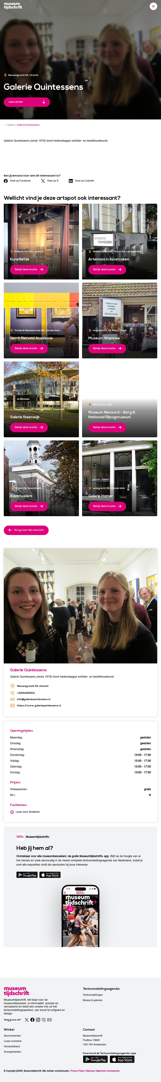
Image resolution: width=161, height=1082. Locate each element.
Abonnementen (12, 1036)
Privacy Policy (77, 1071)
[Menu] (153, 6)
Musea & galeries (92, 1000)
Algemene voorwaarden (108, 1071)
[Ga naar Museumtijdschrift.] (4, 125)
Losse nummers (13, 1041)
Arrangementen (12, 1052)
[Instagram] (38, 1020)
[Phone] (44, 1020)
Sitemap (90, 1071)
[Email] (49, 1020)
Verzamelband (12, 1046)
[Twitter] (27, 1020)
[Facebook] (32, 1020)
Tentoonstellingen (93, 995)
